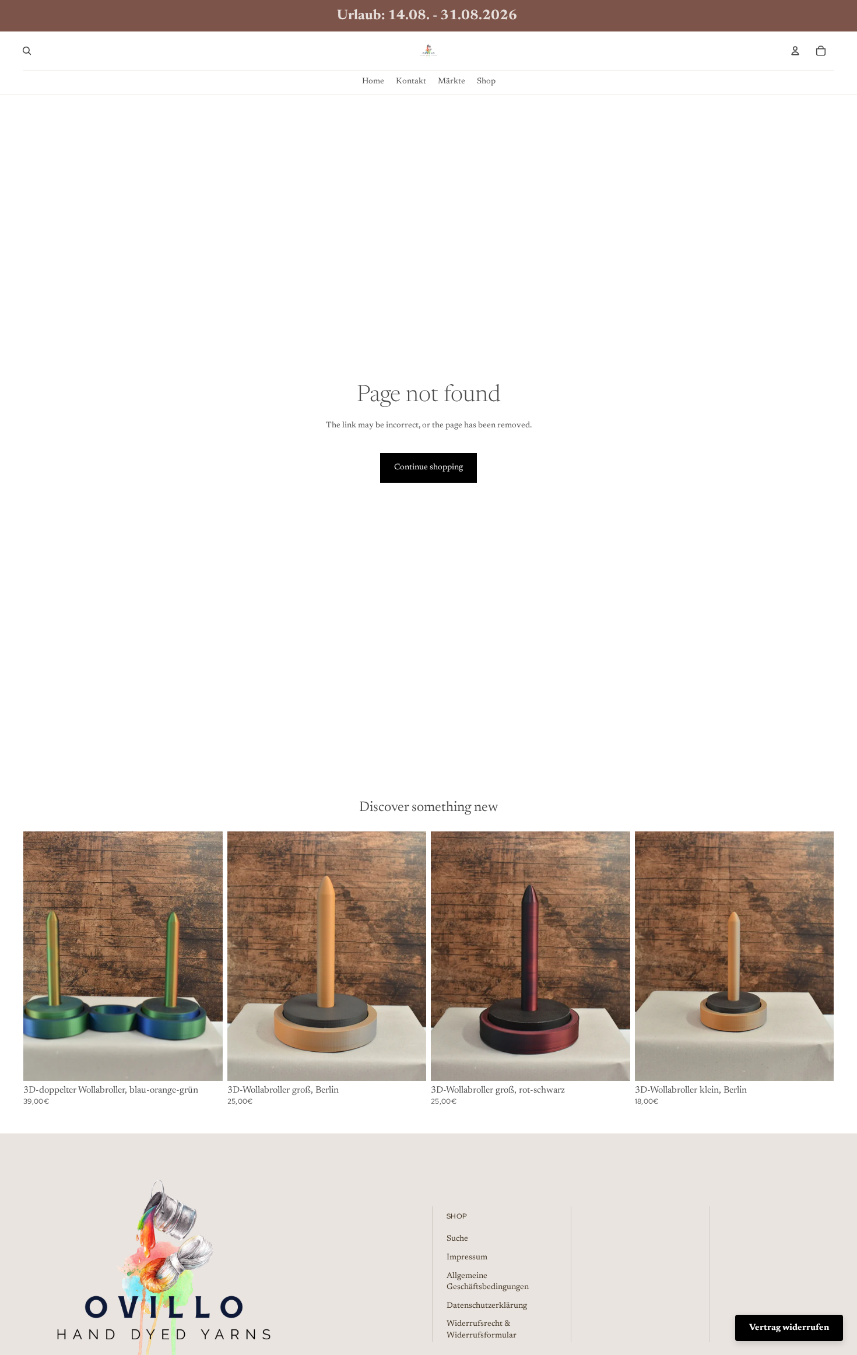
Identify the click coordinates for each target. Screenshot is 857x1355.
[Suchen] (27, 51)
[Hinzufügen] (204, 1062)
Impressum (467, 1258)
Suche (457, 1239)
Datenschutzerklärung (487, 1306)
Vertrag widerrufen (789, 1328)
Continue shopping (428, 468)
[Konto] (795, 51)
